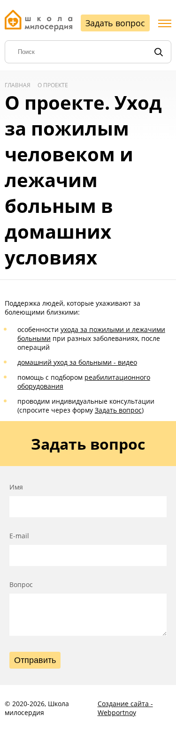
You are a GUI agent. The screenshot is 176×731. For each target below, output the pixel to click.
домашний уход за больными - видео (77, 362)
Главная (18, 85)
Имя (16, 486)
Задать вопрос (115, 23)
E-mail (19, 535)
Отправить (35, 660)
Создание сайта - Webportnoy (125, 708)
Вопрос (21, 584)
